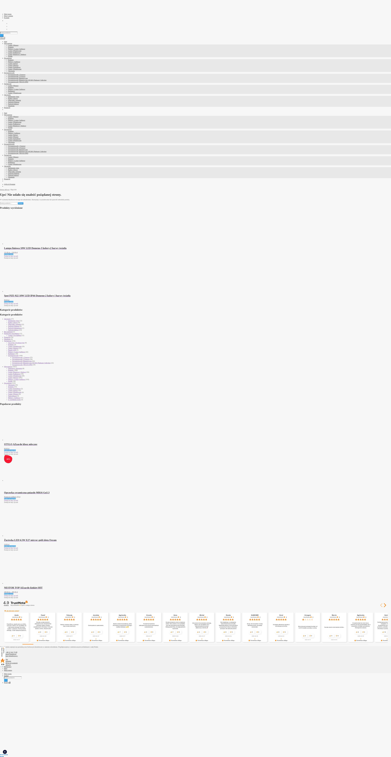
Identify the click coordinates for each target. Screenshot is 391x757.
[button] (11, 256)
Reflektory (11, 91)
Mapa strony (8, 670)
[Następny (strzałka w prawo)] (3, 756)
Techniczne (7, 84)
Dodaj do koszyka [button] (10, 450)
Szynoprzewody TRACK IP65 (18, 82)
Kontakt (6, 18)
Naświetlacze (12, 396)
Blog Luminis (8, 16)
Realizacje (7, 665)
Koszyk (7, 683)
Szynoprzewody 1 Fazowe (16, 75)
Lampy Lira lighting (14, 335)
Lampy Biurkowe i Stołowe (17, 54)
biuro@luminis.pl (10, 654)
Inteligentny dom (13, 97)
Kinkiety (11, 47)
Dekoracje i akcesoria (15, 368)
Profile (10, 56)
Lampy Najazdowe (14, 67)
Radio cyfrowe (13, 98)
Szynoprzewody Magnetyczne (18, 78)
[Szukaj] (1, 35)
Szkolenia (11, 106)
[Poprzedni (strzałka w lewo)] (1, 756)
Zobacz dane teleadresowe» (9, 656)
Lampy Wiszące (13, 45)
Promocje (7, 108)
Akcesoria (11, 71)
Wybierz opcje (8, 254)
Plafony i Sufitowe (14, 62)
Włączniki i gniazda (14, 100)
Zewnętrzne (8, 58)
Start (5, 42)
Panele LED (12, 350)
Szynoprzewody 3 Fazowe (16, 76)
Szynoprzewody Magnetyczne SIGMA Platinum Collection (27, 80)
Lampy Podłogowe (14, 53)
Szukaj (21, 203)
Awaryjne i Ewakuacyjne (16, 343)
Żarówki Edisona (13, 102)
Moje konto (8, 14)
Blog (5, 668)
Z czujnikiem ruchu (14, 400)
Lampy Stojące (13, 64)
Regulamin (7, 661)
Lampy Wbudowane (14, 51)
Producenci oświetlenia (11, 333)
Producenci (7, 667)
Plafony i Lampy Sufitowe (16, 49)
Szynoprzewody (9, 73)
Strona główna (4, 190)
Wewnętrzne (8, 43)
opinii (26, 605)
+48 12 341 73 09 (11, 652)
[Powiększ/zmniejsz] (1, 754)
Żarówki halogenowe (15, 328)
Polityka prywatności (11, 663)
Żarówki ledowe (13, 104)
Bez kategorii (8, 332)
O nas (6, 659)
